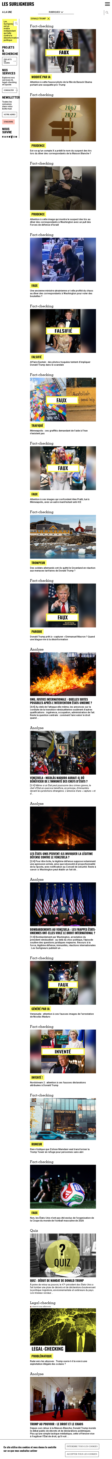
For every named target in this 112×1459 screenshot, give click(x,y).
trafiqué (37, 425)
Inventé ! (37, 1077)
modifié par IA (41, 77)
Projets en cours (8, 61)
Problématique (42, 1356)
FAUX (35, 285)
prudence (38, 214)
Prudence (38, 145)
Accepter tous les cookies (82, 1454)
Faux (35, 494)
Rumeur (37, 1144)
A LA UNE (7, 12)
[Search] (16, 23)
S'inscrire (8, 122)
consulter (9, 90)
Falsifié (37, 357)
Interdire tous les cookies (82, 1446)
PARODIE (37, 631)
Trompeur (38, 562)
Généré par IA (41, 1008)
